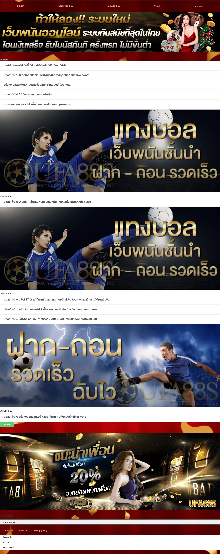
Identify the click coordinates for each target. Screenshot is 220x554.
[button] (7, 424)
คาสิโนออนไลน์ (113, 5)
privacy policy (40, 530)
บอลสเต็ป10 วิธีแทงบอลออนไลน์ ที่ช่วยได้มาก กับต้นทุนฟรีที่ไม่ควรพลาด (45, 417)
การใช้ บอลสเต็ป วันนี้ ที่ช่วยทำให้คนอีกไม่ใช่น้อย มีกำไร (35, 65)
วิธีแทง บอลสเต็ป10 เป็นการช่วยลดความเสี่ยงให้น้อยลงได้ (37, 85)
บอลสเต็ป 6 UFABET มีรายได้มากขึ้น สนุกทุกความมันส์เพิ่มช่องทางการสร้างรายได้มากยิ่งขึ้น (56, 300)
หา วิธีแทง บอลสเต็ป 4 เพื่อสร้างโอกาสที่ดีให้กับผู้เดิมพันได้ (37, 104)
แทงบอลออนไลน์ (65, 5)
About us (23, 530)
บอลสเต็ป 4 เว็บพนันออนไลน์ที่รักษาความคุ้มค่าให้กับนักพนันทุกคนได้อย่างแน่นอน (50, 319)
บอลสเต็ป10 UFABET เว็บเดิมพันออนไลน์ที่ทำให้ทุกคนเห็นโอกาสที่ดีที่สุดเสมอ (47, 202)
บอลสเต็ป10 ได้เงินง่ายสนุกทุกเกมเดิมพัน (28, 95)
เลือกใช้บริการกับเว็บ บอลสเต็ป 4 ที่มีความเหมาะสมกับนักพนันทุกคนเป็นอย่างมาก (50, 309)
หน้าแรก (20, 5)
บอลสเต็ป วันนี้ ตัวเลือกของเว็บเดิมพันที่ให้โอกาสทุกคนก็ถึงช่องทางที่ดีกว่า (47, 75)
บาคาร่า (157, 5)
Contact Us (8, 530)
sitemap (199, 5)
